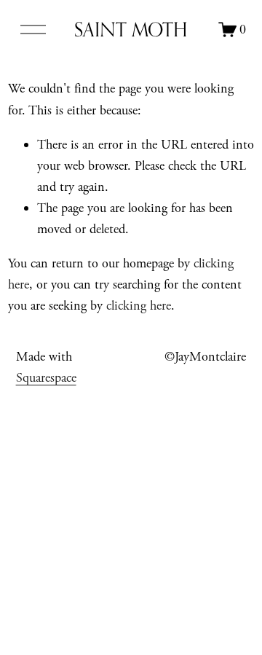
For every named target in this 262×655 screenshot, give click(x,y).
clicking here (138, 305)
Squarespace (46, 377)
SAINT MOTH (131, 29)
